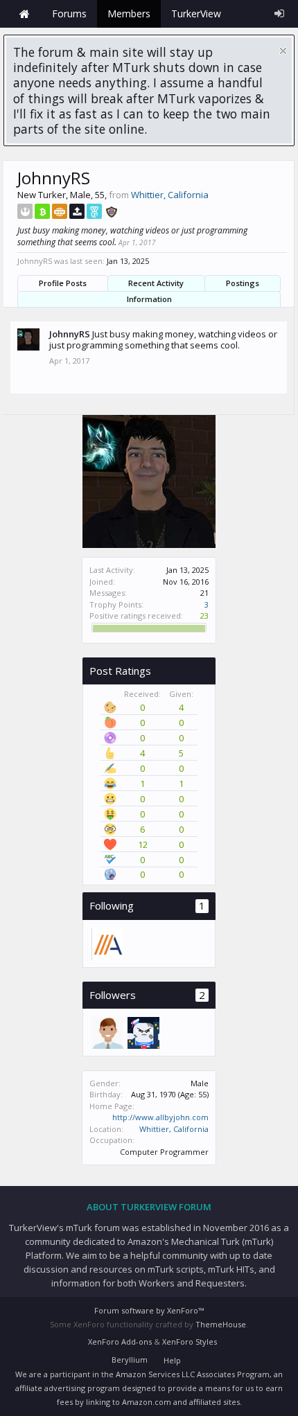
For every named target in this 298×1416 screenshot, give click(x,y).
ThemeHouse (220, 1324)
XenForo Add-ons (120, 1341)
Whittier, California (174, 1129)
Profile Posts (63, 283)
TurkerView (196, 13)
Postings (242, 283)
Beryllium (130, 1359)
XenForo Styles (189, 1341)
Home (24, 14)
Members (128, 13)
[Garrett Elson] (106, 943)
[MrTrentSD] (142, 1032)
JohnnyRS (69, 334)
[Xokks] (106, 1032)
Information (149, 299)
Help (172, 1360)
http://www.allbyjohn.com (160, 1117)
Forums (69, 13)
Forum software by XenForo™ (149, 1310)
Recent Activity (156, 283)
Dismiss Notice (283, 51)
